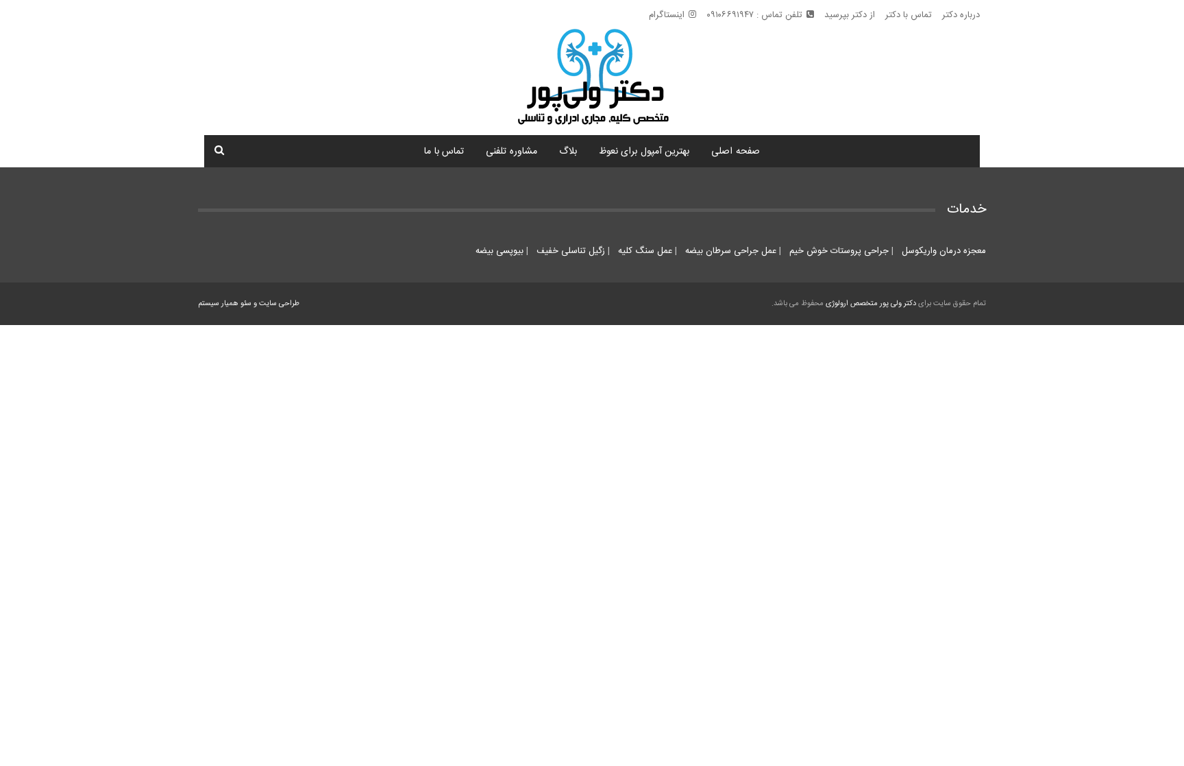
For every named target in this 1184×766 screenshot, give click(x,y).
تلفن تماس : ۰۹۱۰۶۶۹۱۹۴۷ (754, 15)
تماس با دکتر (908, 15)
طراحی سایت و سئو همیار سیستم (248, 304)
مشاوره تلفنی (511, 151)
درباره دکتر (961, 15)
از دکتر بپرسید (849, 15)
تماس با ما (444, 151)
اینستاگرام (666, 15)
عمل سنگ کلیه (643, 251)
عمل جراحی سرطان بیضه (729, 251)
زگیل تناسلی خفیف (569, 251)
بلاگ (568, 151)
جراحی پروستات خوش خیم (838, 251)
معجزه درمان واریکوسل (942, 251)
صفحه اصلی (735, 151)
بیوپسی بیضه (499, 251)
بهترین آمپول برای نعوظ (644, 151)
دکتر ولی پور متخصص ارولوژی (871, 304)
